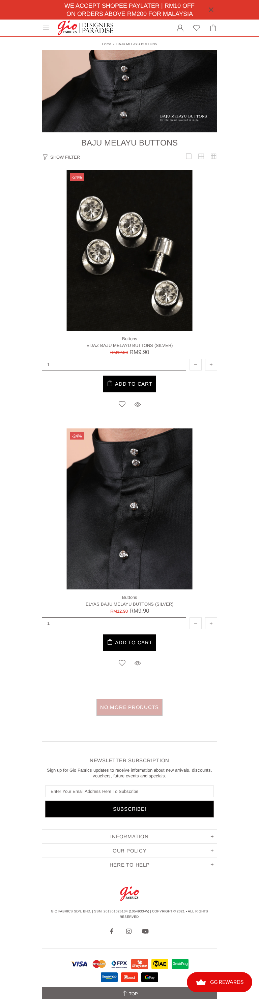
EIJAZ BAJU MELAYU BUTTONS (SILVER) (129, 345)
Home (106, 44)
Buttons (129, 338)
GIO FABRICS (85, 28)
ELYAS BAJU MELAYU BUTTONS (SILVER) (129, 604)
